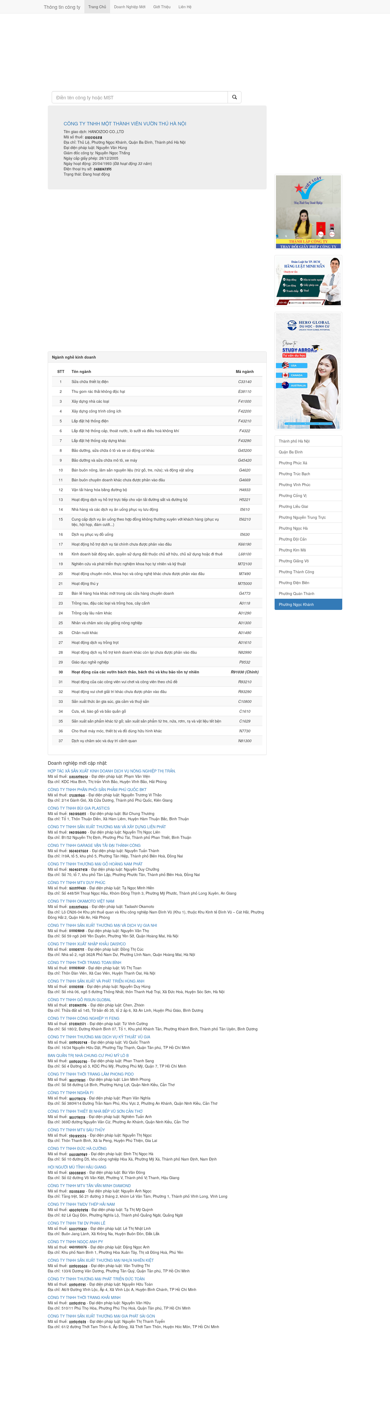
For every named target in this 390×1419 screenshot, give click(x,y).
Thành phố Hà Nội (294, 441)
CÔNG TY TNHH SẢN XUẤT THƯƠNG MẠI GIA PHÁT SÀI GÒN (101, 1316)
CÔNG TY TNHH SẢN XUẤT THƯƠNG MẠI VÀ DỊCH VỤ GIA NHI (102, 925)
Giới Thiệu (162, 6)
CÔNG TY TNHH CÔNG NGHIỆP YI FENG (83, 1018)
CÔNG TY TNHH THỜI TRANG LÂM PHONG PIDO (91, 1074)
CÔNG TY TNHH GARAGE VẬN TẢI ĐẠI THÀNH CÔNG (94, 845)
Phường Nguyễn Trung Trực (302, 517)
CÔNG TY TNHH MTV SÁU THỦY (76, 1129)
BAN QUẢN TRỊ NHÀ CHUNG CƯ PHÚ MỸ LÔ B (88, 1055)
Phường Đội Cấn (293, 539)
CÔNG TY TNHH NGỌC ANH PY (75, 1241)
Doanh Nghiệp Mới (129, 6)
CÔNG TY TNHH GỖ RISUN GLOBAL (79, 999)
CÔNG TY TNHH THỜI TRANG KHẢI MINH (84, 1297)
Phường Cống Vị (292, 495)
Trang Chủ (97, 6)
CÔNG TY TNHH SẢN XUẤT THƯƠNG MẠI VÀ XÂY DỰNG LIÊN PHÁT (107, 826)
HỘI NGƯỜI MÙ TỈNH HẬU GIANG (77, 1167)
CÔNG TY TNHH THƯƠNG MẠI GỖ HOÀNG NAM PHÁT (95, 863)
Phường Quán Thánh (296, 593)
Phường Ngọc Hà (293, 528)
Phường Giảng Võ (294, 560)
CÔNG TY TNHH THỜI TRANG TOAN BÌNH (84, 962)
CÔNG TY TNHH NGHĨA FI (70, 1092)
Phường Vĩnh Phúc (294, 484)
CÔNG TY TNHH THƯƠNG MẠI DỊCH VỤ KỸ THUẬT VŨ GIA (99, 1036)
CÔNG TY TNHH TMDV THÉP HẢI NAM (81, 1204)
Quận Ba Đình (291, 451)
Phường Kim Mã (292, 550)
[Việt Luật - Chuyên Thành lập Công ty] (308, 212)
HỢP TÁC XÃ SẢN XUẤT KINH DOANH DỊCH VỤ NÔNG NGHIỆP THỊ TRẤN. (112, 771)
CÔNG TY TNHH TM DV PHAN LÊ (76, 1223)
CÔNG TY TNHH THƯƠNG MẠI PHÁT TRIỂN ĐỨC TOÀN (96, 1278)
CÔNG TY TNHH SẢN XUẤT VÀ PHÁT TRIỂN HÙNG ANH (96, 981)
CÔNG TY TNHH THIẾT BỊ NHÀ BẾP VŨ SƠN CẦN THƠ (95, 1111)
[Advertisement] (157, 52)
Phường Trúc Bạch (294, 473)
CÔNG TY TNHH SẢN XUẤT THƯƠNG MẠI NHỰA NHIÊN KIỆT (101, 1260)
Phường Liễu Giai (293, 506)
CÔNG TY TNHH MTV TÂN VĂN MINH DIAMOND (89, 1185)
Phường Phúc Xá (293, 462)
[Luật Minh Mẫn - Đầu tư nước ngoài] (308, 281)
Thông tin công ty (62, 6)
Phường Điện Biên (294, 582)
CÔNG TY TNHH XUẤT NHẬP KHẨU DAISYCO (87, 943)
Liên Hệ (185, 6)
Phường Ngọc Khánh (296, 604)
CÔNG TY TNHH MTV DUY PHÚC (76, 882)
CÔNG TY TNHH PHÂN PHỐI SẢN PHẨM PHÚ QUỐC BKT (97, 789)
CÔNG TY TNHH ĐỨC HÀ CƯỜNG (77, 1148)
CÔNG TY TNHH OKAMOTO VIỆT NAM (81, 901)
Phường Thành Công (296, 571)
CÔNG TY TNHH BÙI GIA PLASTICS (79, 808)
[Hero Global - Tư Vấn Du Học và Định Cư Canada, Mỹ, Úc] (308, 371)
